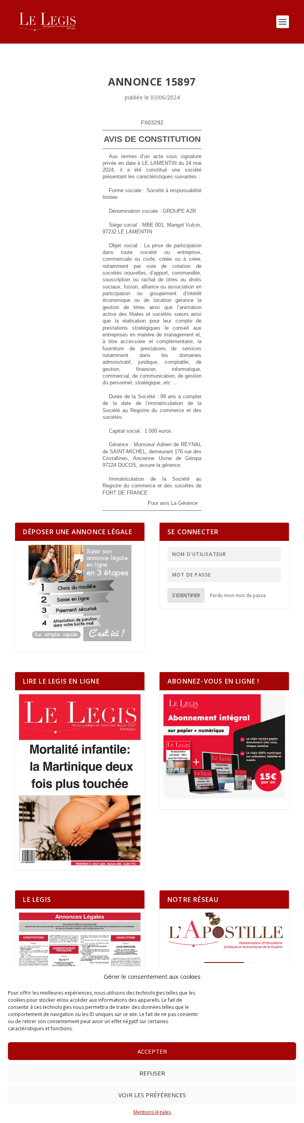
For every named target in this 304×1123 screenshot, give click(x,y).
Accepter (152, 1051)
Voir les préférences (152, 1095)
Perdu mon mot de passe (238, 595)
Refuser (152, 1073)
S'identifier (186, 595)
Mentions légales (152, 1112)
